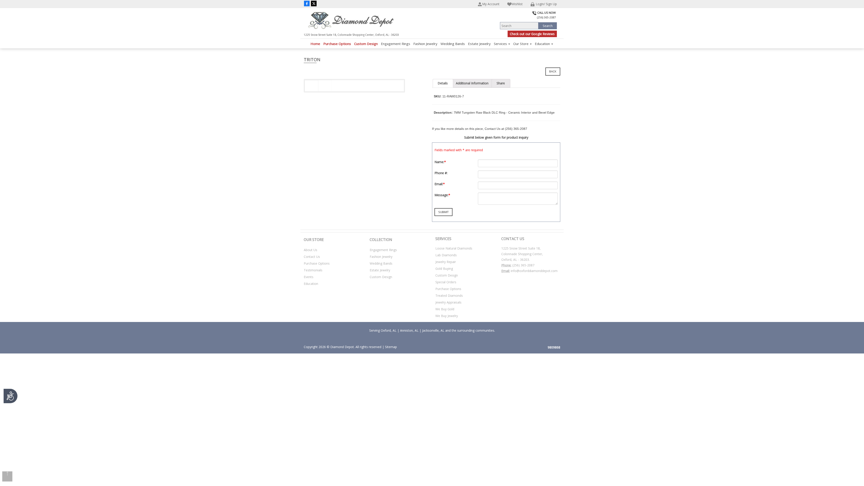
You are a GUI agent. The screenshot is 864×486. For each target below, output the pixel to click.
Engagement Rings (395, 43)
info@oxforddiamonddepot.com (534, 271)
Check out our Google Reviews (532, 34)
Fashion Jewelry (425, 43)
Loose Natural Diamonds (453, 248)
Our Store (521, 43)
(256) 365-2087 (523, 265)
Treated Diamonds (449, 295)
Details (443, 83)
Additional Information (472, 83)
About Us (310, 250)
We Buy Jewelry (446, 316)
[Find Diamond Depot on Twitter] (314, 3)
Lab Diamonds (446, 255)
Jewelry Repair (445, 262)
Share (501, 83)
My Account (491, 4)
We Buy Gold (444, 309)
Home (315, 43)
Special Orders (445, 282)
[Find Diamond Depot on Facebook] (307, 3)
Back (552, 71)
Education (543, 43)
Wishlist (517, 4)
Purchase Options (337, 43)
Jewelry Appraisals (448, 302)
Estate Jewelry (479, 43)
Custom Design (366, 43)
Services (501, 43)
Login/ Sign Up (546, 4)
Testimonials (313, 270)
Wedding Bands (453, 43)
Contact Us (312, 256)
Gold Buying (444, 268)
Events (308, 277)
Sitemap (391, 347)
